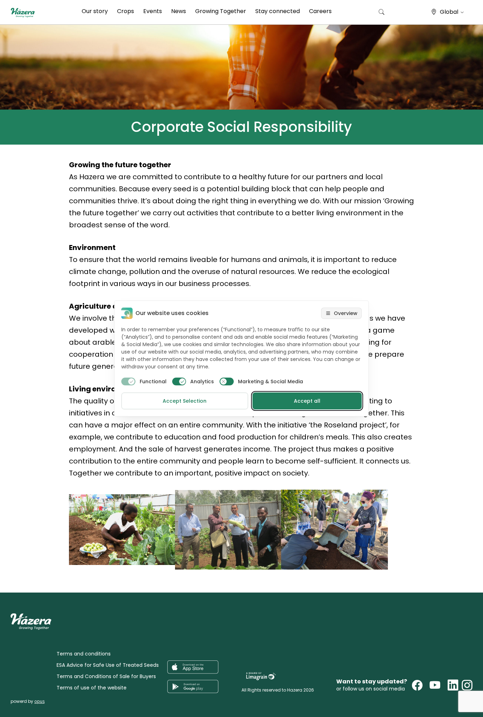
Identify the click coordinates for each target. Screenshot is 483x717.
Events (152, 11)
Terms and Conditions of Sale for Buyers (106, 676)
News (178, 11)
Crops (125, 11)
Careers (320, 11)
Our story (95, 11)
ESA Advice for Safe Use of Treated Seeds (108, 665)
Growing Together (220, 11)
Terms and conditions (84, 653)
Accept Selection (184, 400)
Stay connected (277, 11)
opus (39, 701)
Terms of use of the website (92, 687)
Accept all (307, 400)
